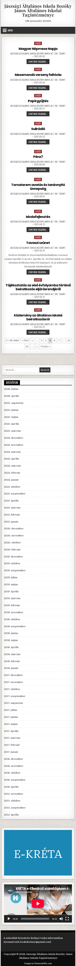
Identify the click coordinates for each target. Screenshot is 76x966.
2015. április (11, 814)
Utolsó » (46, 346)
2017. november (13, 682)
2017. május (11, 724)
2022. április (11, 458)
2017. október (12, 689)
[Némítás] (61, 919)
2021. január (11, 521)
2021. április (11, 500)
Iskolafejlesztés (38, 216)
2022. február (12, 472)
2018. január (11, 668)
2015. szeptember (15, 807)
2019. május (11, 584)
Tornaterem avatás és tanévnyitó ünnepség (38, 186)
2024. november (13, 444)
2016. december (13, 759)
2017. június (11, 717)
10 (68, 340)
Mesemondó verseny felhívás (38, 74)
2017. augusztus (13, 703)
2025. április (11, 423)
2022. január (11, 479)
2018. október (12, 619)
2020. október (12, 542)
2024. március (12, 452)
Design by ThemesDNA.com (38, 963)
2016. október (12, 772)
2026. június (11, 389)
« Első (25, 340)
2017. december (13, 675)
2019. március (12, 598)
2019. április (11, 591)
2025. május (11, 417)
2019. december (13, 556)
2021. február (12, 514)
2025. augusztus (13, 403)
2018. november (13, 612)
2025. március (12, 430)
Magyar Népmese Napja (38, 48)
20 (27, 346)
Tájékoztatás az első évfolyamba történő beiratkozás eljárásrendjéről (38, 287)
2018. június (11, 633)
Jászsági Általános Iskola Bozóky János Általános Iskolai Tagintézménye (38, 10)
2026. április (11, 396)
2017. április (11, 731)
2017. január (11, 752)
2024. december (13, 437)
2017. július (10, 710)
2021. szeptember (15, 493)
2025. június (11, 410)
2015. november (13, 793)
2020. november (14, 535)
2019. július (10, 577)
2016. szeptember (15, 779)
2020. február (12, 549)
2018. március (12, 654)
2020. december (14, 528)
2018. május (11, 640)
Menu (10, 30)
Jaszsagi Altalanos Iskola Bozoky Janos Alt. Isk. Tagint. (38, 53)
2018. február (12, 661)
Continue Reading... (38, 62)
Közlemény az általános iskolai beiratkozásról (38, 317)
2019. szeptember (15, 570)
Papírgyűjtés (38, 101)
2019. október (12, 563)
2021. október (12, 486)
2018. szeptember (15, 626)
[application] (38, 903)
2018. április (11, 647)
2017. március (12, 738)
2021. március (12, 507)
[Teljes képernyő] (67, 919)
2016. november (13, 766)
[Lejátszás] (9, 919)
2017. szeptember (14, 696)
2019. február (12, 605)
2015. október (12, 800)
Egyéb (38, 43)
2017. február (12, 745)
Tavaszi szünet (38, 242)
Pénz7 (38, 156)
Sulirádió (38, 128)
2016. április (11, 786)
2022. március (12, 465)
